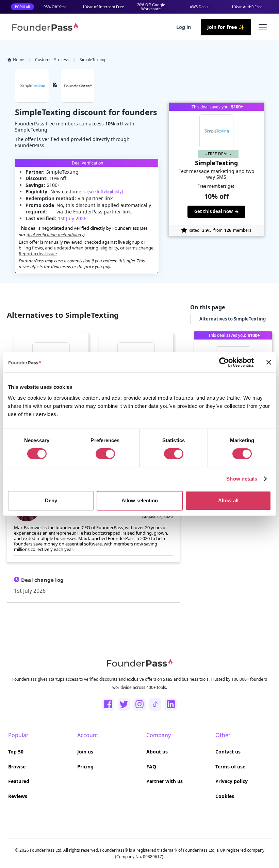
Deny (51, 500)
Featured (18, 781)
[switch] (105, 453)
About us (157, 751)
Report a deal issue (38, 253)
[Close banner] (268, 362)
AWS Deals (199, 6)
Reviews (17, 796)
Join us (85, 751)
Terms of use (230, 766)
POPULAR (22, 6)
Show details (241, 479)
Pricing (85, 766)
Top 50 (15, 751)
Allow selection (139, 500)
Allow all (228, 500)
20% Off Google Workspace (151, 6)
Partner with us (164, 781)
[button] (261, 27)
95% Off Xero (55, 6)
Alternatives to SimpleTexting (232, 319)
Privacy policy (231, 781)
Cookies (224, 796)
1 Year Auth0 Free (246, 6)
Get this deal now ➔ (216, 211)
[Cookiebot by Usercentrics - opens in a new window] (224, 362)
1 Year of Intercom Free (103, 6)
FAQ (151, 766)
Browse (17, 766)
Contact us (228, 751)
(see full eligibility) (105, 191)
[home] (45, 27)
